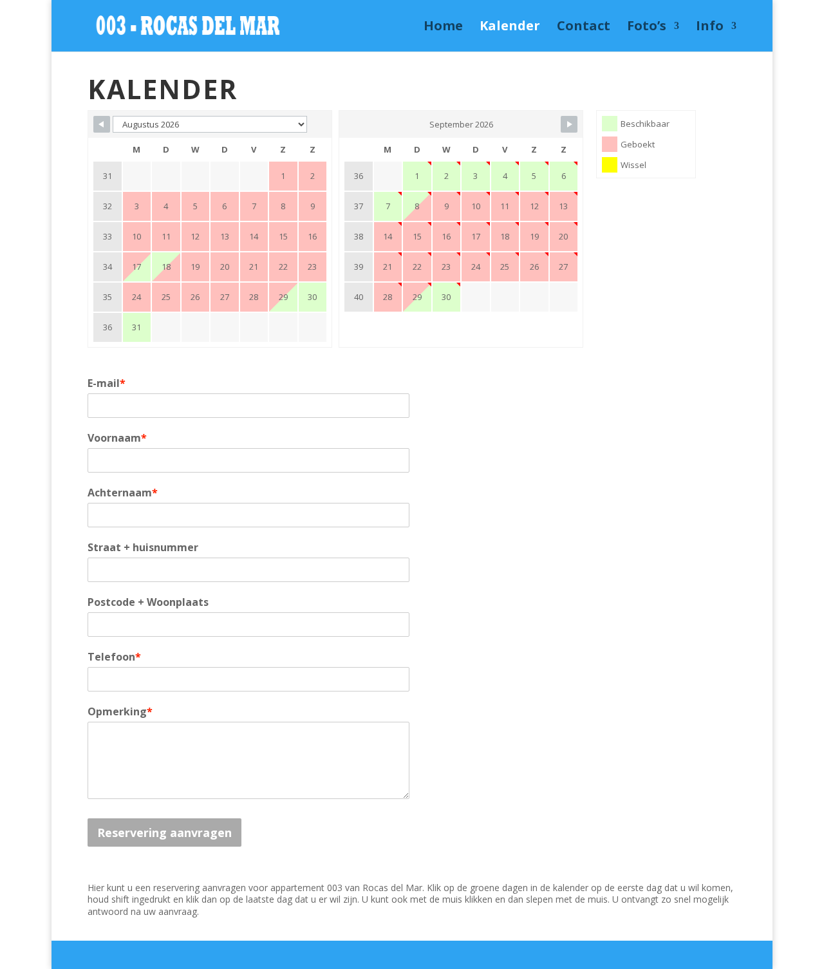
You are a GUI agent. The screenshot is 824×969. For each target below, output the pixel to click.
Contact (583, 27)
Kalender (510, 27)
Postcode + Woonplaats (148, 602)
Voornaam (117, 438)
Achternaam (123, 492)
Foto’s (646, 27)
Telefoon (114, 657)
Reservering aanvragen (164, 832)
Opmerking (120, 711)
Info (710, 27)
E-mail (107, 383)
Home (443, 27)
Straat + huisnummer (143, 547)
